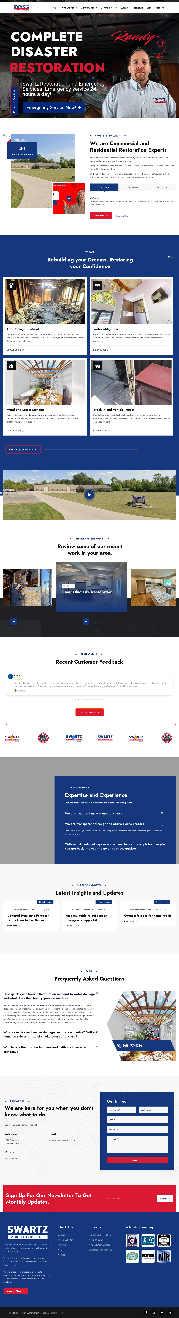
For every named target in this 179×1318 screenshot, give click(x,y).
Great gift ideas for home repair (147, 915)
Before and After (65, 1240)
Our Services (87, 7)
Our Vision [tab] (133, 187)
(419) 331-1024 (132, 1045)
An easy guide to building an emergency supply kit (86, 917)
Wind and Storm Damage (25, 409)
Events (124, 7)
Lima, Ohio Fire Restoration (87, 592)
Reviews (138, 7)
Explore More (14, 350)
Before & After (109, 7)
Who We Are (68, 7)
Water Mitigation (105, 329)
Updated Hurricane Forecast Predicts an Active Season (28, 917)
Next (13, 621)
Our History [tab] (161, 187)
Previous (86, 621)
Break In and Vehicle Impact (113, 409)
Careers (159, 7)
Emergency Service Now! (54, 107)
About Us (62, 1235)
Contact (61, 1250)
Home (55, 7)
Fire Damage (68, 586)
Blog (149, 7)
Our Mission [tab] (104, 187)
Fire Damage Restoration (25, 329)
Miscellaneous (45, 902)
